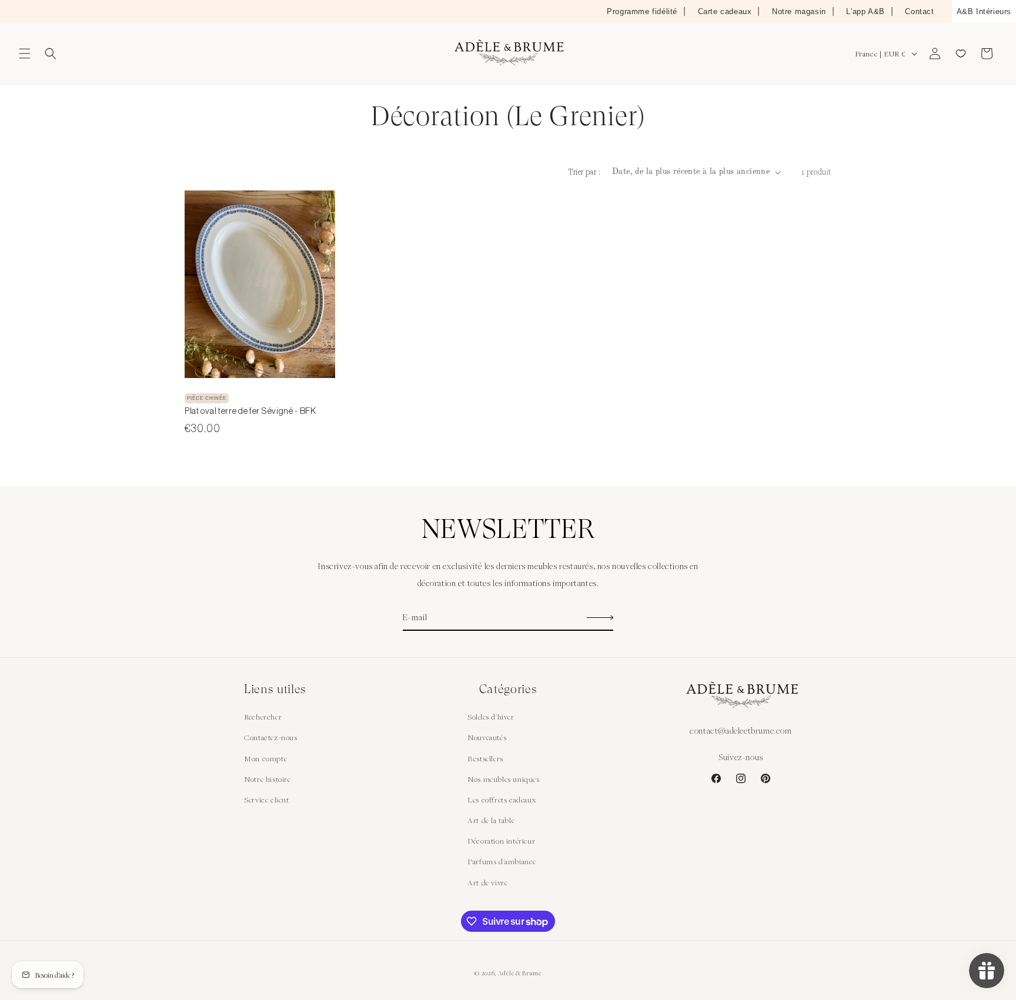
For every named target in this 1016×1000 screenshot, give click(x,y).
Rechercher (263, 716)
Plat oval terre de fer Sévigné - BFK (250, 411)
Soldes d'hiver (490, 716)
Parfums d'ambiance (501, 861)
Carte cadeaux (725, 11)
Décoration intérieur (501, 840)
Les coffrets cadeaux (501, 799)
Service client (266, 799)
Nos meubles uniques (503, 779)
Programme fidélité (642, 11)
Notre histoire (267, 779)
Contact (919, 11)
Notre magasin (799, 11)
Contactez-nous (270, 737)
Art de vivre (487, 882)
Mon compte (265, 758)
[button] (25, 53)
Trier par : (584, 171)
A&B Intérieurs (984, 11)
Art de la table (490, 820)
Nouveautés (486, 737)
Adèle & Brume (520, 973)
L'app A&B (865, 11)
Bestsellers (485, 758)
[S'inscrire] (600, 617)
